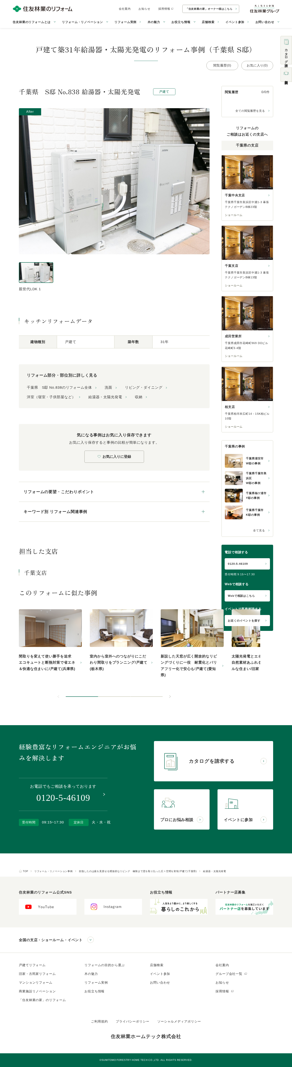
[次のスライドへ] (170, 697)
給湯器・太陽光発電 (105, 397)
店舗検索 (208, 22)
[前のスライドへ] (59, 697)
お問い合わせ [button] (264, 22)
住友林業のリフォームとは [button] (32, 22)
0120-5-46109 (238, 563)
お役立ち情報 (94, 991)
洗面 (108, 387)
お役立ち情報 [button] (180, 22)
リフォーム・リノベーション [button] (82, 22)
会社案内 (125, 8)
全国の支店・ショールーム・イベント (51, 940)
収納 (138, 397)
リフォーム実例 (125, 22)
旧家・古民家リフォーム (37, 973)
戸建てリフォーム (32, 965)
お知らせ (144, 8)
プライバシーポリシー (132, 1021)
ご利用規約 (99, 1021)
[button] (82, 696)
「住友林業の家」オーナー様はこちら (209, 8)
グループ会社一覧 (229, 973)
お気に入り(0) (257, 65)
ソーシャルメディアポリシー (179, 1021)
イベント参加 (234, 22)
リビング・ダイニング (143, 387)
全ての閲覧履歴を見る (250, 110)
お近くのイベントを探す (244, 620)
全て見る (259, 530)
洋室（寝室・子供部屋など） (51, 397)
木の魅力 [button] (154, 22)
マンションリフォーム (35, 982)
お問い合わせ (160, 982)
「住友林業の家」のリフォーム (42, 1000)
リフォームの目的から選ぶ (104, 965)
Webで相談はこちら (241, 595)
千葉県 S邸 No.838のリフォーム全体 (59, 387)
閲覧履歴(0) (222, 65)
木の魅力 (91, 973)
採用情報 (164, 8)
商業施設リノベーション (37, 991)
